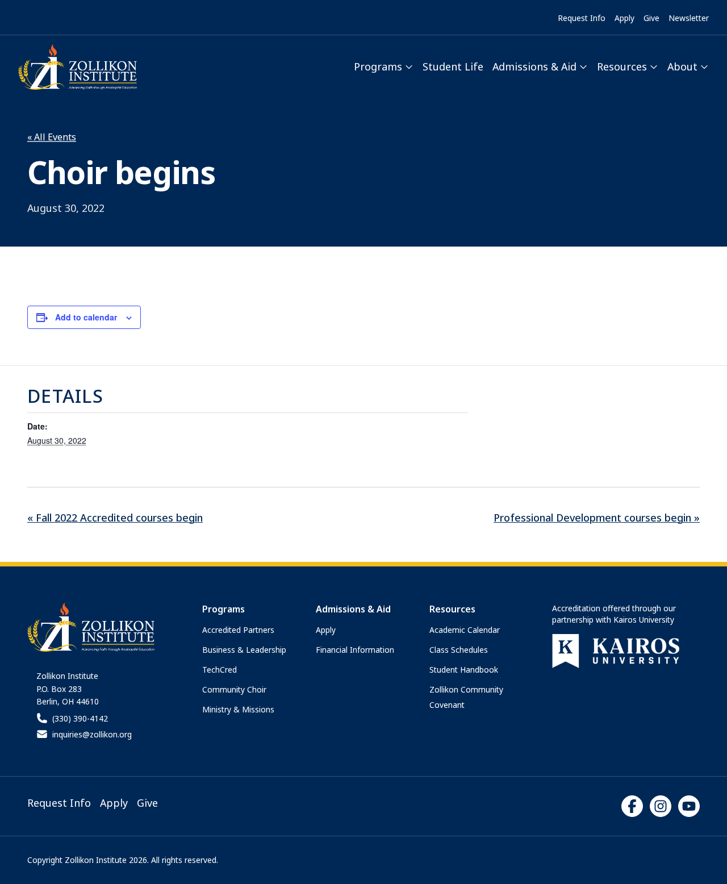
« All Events (51, 137)
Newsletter (688, 17)
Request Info (581, 17)
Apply (624, 17)
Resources (622, 66)
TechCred (219, 669)
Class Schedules (458, 649)
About (682, 66)
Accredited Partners (238, 629)
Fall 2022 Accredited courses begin (115, 517)
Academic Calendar (464, 629)
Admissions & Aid (534, 66)
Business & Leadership (244, 649)
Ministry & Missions (238, 709)
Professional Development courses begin (597, 517)
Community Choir (234, 689)
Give (651, 17)
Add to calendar (86, 317)
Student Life (453, 66)
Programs (378, 66)
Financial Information (355, 649)
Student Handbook (463, 669)
